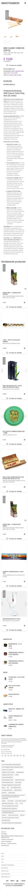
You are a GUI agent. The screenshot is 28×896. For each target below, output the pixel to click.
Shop (2, 856)
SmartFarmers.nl (19, 884)
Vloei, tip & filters (12, 73)
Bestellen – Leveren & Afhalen (8, 843)
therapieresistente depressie (9, 808)
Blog (2, 859)
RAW (15, 53)
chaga (16, 775)
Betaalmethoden (5, 874)
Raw (20, 75)
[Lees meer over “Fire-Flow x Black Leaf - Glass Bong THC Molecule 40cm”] (24, 394)
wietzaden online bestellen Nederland (11, 823)
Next (23, 20)
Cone (15, 75)
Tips (24, 480)
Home (2, 853)
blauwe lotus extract (7, 769)
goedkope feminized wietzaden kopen (11, 785)
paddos (4, 801)
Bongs (4, 389)
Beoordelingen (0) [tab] (9, 84)
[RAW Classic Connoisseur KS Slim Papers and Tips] (8, 42)
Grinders (5, 435)
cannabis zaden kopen (7, 775)
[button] (24, 348)
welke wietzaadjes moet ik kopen (10, 817)
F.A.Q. (2, 862)
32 (7, 75)
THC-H (16, 803)
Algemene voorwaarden (7, 865)
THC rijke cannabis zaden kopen (10, 806)
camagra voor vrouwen (8, 772)
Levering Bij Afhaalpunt (7, 839)
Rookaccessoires (15, 480)
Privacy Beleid (4, 871)
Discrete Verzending (6, 841)
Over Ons (3, 832)
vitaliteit (22, 815)
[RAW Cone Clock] (5, 42)
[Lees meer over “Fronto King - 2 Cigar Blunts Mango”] (24, 534)
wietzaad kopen (6, 820)
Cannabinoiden (20, 772)
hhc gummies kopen (16, 787)
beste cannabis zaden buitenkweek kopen (12, 767)
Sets (21, 480)
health (3, 787)
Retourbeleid (4, 868)
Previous (4, 20)
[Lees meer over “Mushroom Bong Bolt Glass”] (24, 626)
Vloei (18, 53)
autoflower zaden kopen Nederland (11, 764)
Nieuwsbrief (4, 834)
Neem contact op (5, 877)
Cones (5, 53)
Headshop (10, 53)
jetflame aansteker (7, 790)
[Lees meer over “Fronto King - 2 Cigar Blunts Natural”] (24, 303)
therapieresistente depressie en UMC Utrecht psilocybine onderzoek (13, 812)
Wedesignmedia (18, 885)
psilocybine (10, 801)
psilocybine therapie (20, 801)
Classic (11, 75)
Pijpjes (18, 343)
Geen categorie (10, 296)
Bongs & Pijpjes (6, 343)
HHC (8, 787)
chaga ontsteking (19, 780)
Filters (4, 575)
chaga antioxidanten (7, 777)
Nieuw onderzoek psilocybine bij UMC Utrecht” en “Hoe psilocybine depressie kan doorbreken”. (13, 797)
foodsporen (18, 782)
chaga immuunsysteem (7, 780)
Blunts (4, 296)
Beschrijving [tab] (8, 81)
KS (17, 75)
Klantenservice (5, 845)
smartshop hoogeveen (7, 803)
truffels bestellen (13, 815)
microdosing (11, 792)
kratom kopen (17, 790)
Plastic (15, 435)
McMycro (4, 792)
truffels (4, 815)
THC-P (21, 803)
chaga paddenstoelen (7, 782)
